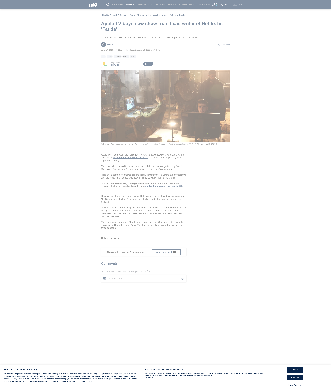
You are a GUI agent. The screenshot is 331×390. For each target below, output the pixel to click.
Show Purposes (294, 385)
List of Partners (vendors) (154, 378)
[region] (165, 377)
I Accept (295, 370)
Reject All (295, 377)
